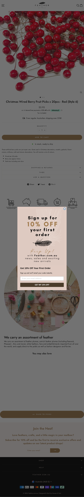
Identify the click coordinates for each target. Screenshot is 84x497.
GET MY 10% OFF (42, 285)
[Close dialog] (65, 209)
